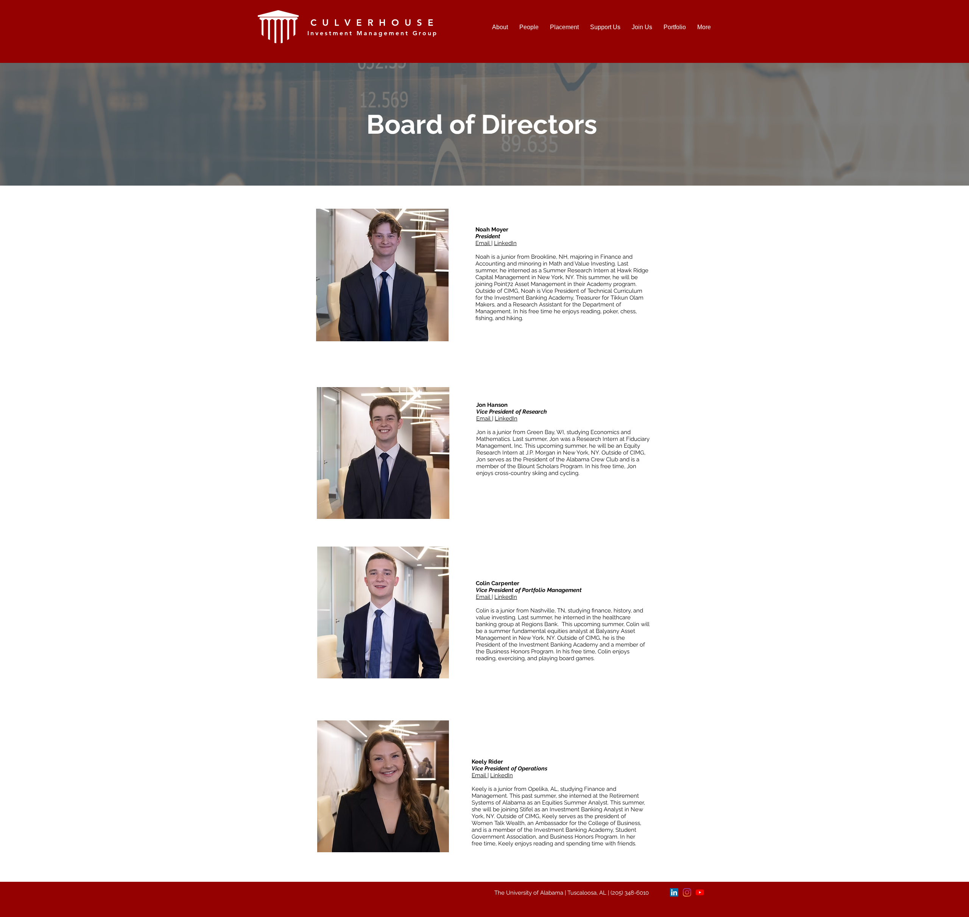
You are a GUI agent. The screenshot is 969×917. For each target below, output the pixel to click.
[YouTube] (700, 892)
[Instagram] (687, 892)
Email (483, 243)
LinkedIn (505, 243)
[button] (529, 27)
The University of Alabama (528, 892)
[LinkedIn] (674, 892)
